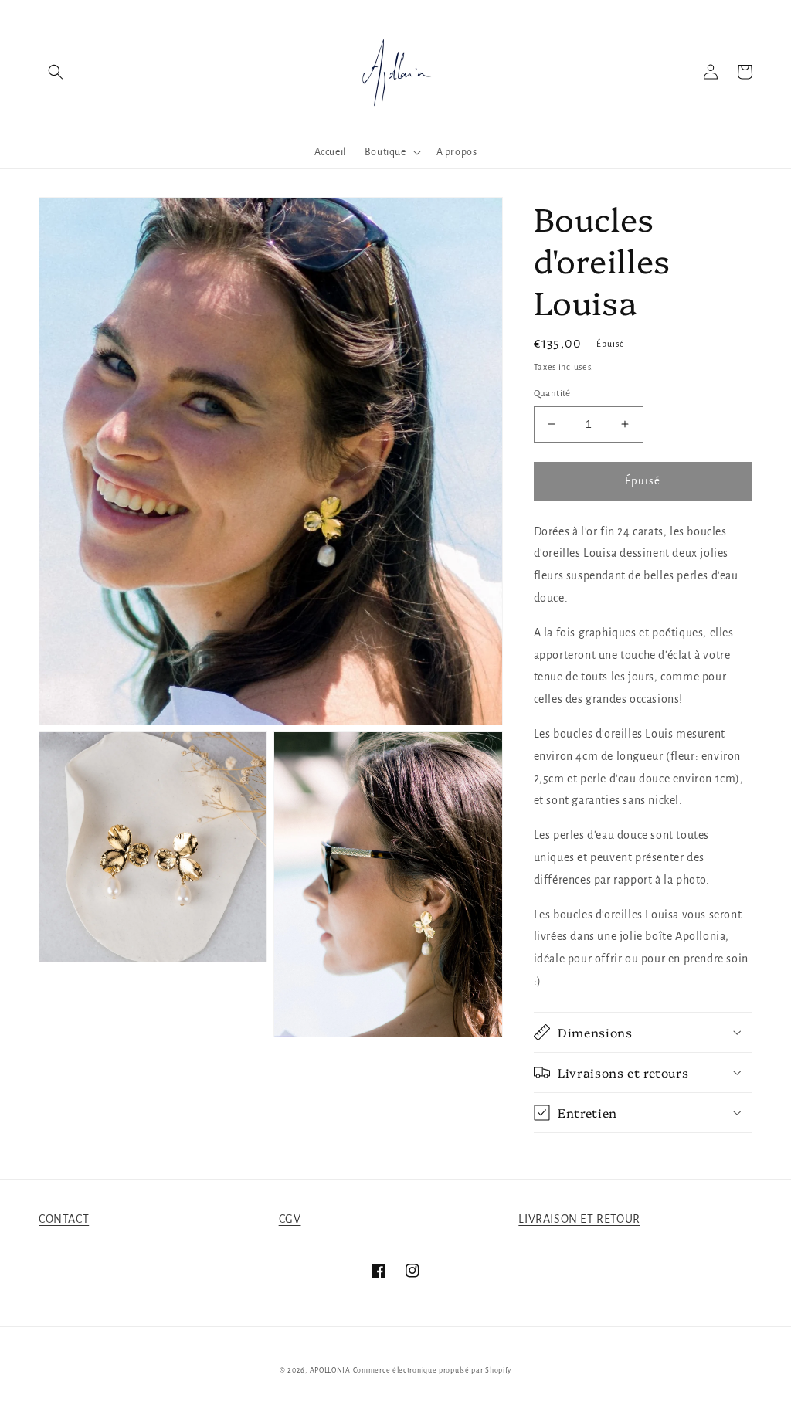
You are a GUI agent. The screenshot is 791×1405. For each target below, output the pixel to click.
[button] (56, 72)
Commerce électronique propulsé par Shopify (432, 1370)
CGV (290, 1219)
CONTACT (64, 1219)
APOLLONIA (330, 1370)
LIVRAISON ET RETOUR (579, 1219)
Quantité (552, 394)
